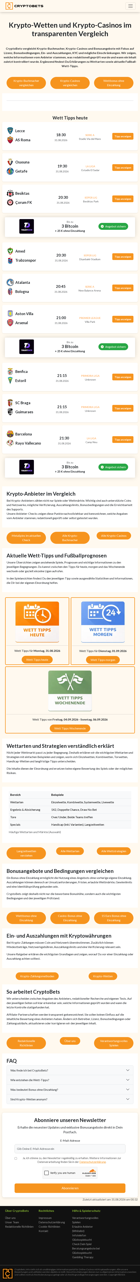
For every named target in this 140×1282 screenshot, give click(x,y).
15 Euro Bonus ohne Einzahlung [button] (114, 918)
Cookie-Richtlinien (49, 1226)
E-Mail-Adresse (70, 1140)
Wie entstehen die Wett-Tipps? (29, 1080)
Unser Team (12, 1222)
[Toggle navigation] (130, 6)
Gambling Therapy (82, 1257)
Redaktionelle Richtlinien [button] (26, 1043)
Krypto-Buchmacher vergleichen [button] (26, 83)
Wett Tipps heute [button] (37, 659)
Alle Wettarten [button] (70, 851)
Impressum (45, 1217)
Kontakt (43, 1231)
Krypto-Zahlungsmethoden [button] (37, 976)
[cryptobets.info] (24, 6)
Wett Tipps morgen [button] (103, 659)
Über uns (10, 1217)
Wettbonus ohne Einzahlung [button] (113, 83)
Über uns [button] (70, 1041)
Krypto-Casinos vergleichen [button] (70, 83)
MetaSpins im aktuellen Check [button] (26, 538)
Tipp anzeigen (122, 136)
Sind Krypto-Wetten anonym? (28, 1099)
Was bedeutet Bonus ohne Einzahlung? (34, 1089)
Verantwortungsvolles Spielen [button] (114, 1043)
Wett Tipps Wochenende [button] (70, 728)
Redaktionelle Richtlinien (19, 1226)
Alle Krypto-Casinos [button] (114, 535)
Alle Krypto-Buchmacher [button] (70, 538)
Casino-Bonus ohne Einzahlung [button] (70, 918)
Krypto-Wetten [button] (103, 976)
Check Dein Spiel (82, 1244)
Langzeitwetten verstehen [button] (26, 853)
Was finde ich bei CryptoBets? (29, 1070)
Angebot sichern (115, 226)
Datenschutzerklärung (92, 1161)
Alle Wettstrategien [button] (113, 851)
